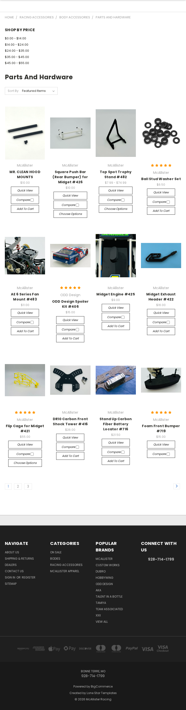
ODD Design (104, 584)
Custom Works (108, 565)
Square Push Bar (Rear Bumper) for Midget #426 (70, 176)
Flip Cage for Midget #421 (25, 428)
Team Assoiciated (109, 609)
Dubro (101, 571)
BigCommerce (102, 686)
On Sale (56, 552)
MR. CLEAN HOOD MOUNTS (24, 174)
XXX (98, 615)
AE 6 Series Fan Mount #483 (25, 297)
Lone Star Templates (102, 693)
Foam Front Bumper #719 (161, 428)
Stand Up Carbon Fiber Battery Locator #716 (116, 424)
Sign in (10, 577)
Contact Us (14, 571)
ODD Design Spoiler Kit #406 (70, 304)
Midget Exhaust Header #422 (161, 297)
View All (102, 622)
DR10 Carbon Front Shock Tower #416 (70, 421)
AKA (98, 590)
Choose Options (70, 214)
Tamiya (101, 603)
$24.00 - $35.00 (17, 50)
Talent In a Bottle (109, 596)
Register (28, 577)
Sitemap (10, 584)
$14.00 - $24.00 (16, 44)
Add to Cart (25, 209)
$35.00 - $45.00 (17, 57)
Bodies (55, 558)
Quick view (25, 190)
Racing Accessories (66, 565)
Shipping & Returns (19, 558)
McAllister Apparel (64, 571)
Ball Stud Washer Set (161, 178)
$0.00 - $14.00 (15, 38)
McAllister (104, 559)
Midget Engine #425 (115, 294)
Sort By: (13, 90)
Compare (23, 200)
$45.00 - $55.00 (17, 63)
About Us (12, 552)
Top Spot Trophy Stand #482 (116, 174)
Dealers (11, 565)
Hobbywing (104, 578)
